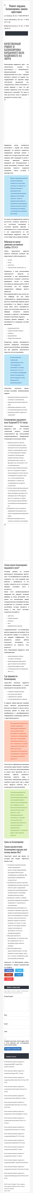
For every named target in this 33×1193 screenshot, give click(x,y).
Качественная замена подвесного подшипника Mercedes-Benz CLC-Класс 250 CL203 (15, 1105)
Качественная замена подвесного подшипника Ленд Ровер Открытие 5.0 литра (15, 1089)
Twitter (20, 970)
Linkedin (19, 974)
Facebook (9, 970)
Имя (6, 1015)
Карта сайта (7, 1190)
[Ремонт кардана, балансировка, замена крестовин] (16, 12)
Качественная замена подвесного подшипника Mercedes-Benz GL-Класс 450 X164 (16, 1080)
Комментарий (9, 996)
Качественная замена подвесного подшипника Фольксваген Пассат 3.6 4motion (15, 1120)
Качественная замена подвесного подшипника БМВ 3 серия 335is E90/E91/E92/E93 (14, 1064)
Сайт (5, 1031)
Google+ (9, 974)
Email (6, 1024)
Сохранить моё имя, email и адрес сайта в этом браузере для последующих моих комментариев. (16, 1043)
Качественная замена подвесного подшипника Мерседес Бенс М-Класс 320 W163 (16, 1176)
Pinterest (9, 979)
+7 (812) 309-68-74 (23, 16)
